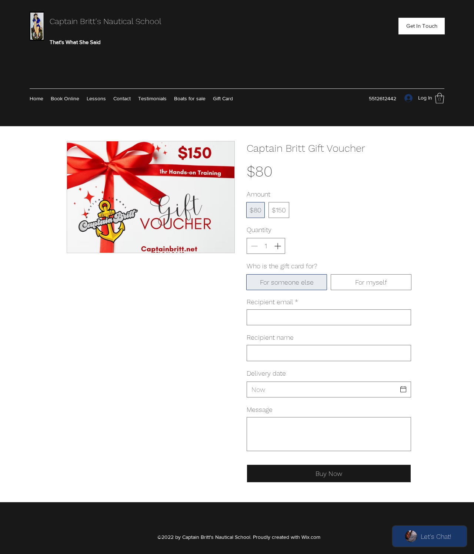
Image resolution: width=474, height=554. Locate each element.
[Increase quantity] (278, 246)
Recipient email (272, 302)
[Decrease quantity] (253, 246)
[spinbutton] (266, 246)
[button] (421, 26)
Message (260, 409)
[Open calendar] (403, 389)
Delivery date (266, 373)
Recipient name (270, 337)
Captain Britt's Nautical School (105, 21)
